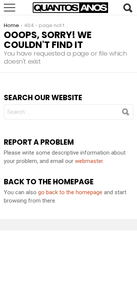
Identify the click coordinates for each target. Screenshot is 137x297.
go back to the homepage (70, 192)
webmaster (89, 161)
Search (127, 8)
